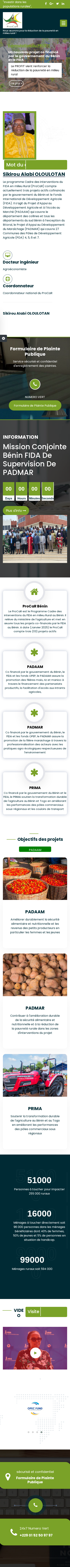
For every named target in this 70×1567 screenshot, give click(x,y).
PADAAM (35, 666)
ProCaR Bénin (35, 606)
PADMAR (35, 727)
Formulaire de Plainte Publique (35, 406)
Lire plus (15, 83)
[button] (28, 1432)
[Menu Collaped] (63, 23)
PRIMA (35, 787)
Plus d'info (14, 510)
